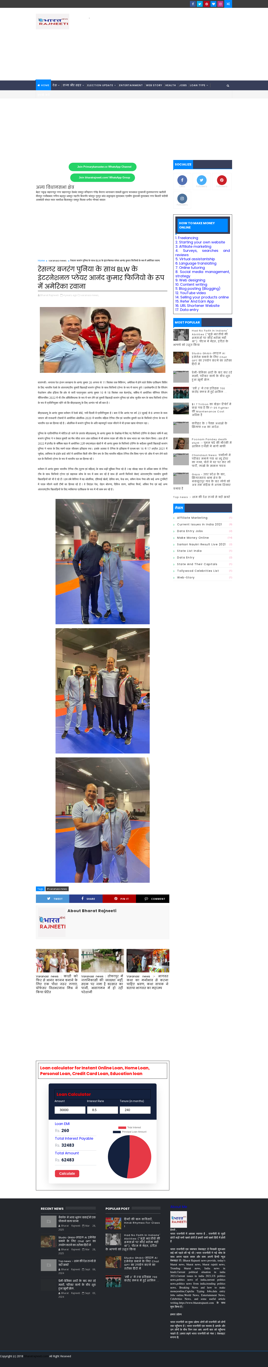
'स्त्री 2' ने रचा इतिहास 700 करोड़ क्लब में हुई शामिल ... (209, 390)
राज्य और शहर (72, 85)
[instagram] (220, 4)
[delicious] (228, 1361)
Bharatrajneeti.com (36, 1356)
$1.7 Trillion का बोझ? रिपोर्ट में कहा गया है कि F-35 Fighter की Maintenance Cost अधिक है (212, 409)
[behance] (214, 1361)
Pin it (124, 899)
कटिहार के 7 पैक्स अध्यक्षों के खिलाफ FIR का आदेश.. (210, 425)
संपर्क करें (43, 95)
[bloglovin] (213, 4)
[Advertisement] (160, 47)
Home (45, 85)
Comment (158, 899)
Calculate (67, 1173)
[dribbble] (201, 1361)
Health (170, 85)
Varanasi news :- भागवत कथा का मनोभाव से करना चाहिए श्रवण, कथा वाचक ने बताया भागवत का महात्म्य (147, 982)
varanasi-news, (90, 295)
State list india (189, 551)
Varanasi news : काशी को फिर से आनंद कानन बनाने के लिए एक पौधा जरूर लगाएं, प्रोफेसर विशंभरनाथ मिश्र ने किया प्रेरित (57, 984)
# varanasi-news (57, 889)
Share (91, 899)
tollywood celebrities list (198, 571)
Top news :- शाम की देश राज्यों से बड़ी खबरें (201, 497)
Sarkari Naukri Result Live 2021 (201, 544)
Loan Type (197, 85)
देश (55, 85)
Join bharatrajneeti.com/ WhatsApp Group (104, 177)
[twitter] (200, 4)
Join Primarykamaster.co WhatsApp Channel (104, 166)
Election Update (100, 85)
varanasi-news (58, 260)
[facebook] (193, 4)
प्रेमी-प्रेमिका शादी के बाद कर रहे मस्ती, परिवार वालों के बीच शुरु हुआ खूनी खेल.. (212, 376)
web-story (186, 577)
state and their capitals (197, 564)
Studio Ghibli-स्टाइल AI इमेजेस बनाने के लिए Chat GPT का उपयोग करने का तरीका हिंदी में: (212, 358)
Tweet (58, 899)
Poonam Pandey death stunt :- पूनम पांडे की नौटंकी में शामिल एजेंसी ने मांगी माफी (212, 442)
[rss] (208, 1361)
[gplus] (180, 1361)
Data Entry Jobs (190, 531)
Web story (154, 85)
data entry (185, 557)
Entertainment (131, 85)
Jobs (183, 85)
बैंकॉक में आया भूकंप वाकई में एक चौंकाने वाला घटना (77, 1219)
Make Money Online (193, 538)
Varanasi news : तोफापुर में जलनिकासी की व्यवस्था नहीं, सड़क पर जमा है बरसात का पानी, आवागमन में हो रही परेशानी (102, 984)
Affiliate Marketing (192, 518)
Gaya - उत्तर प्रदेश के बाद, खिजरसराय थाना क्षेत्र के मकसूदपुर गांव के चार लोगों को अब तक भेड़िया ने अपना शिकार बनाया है (202, 482)
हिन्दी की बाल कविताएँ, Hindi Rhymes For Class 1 (142, 1222)
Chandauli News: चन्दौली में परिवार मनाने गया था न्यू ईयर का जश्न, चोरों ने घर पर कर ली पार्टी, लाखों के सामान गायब (211, 460)
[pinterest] (207, 4)
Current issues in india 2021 (199, 524)
